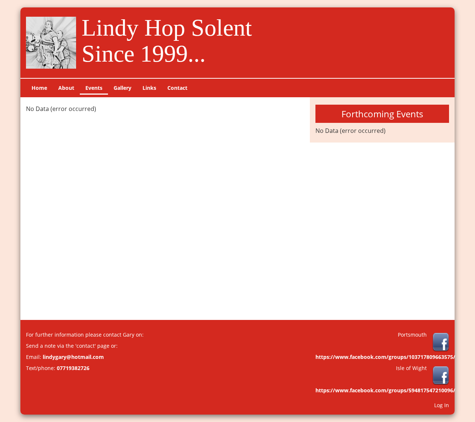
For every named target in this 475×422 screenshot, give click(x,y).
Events (93, 87)
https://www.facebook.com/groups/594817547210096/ (385, 390)
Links (149, 87)
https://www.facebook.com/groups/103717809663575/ (385, 356)
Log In (441, 405)
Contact (177, 87)
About (66, 87)
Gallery (122, 87)
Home (39, 87)
